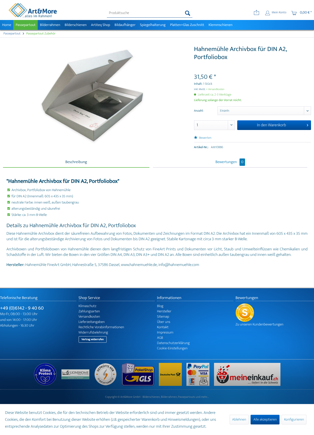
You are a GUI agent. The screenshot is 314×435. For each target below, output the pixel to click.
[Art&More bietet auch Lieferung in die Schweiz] (247, 374)
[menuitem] (149, 13)
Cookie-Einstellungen (172, 348)
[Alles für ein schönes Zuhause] (77, 374)
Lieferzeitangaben (92, 322)
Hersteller (164, 311)
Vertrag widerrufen (93, 339)
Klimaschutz (88, 306)
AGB (160, 337)
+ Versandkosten (215, 89)
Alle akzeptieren (265, 419)
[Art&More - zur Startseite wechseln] (33, 10)
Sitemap (163, 316)
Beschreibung (76, 162)
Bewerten (205, 138)
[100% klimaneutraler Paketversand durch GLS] (47, 374)
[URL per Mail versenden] (256, 13)
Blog (160, 306)
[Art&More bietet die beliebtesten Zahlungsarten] (200, 374)
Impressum (165, 332)
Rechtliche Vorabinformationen (101, 327)
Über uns (163, 322)
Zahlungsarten (89, 311)
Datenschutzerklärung (173, 343)
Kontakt (162, 327)
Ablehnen (239, 419)
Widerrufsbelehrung (93, 332)
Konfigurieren (294, 419)
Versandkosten (89, 316)
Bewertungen (229, 162)
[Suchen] (187, 13)
